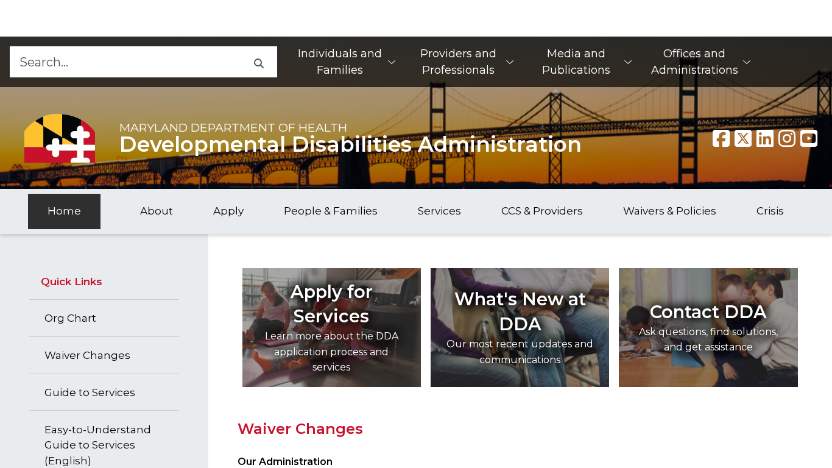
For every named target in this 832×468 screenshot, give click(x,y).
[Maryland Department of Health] (59, 138)
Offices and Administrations (694, 62)
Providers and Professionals (458, 62)
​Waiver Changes (300, 429)
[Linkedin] (765, 138)
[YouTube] (808, 138)
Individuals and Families (340, 62)
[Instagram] (786, 138)
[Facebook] (721, 138)
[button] (258, 61)
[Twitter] (743, 138)
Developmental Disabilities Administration (350, 144)
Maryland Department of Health (233, 127)
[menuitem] (346, 62)
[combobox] (124, 61)
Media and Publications (576, 62)
